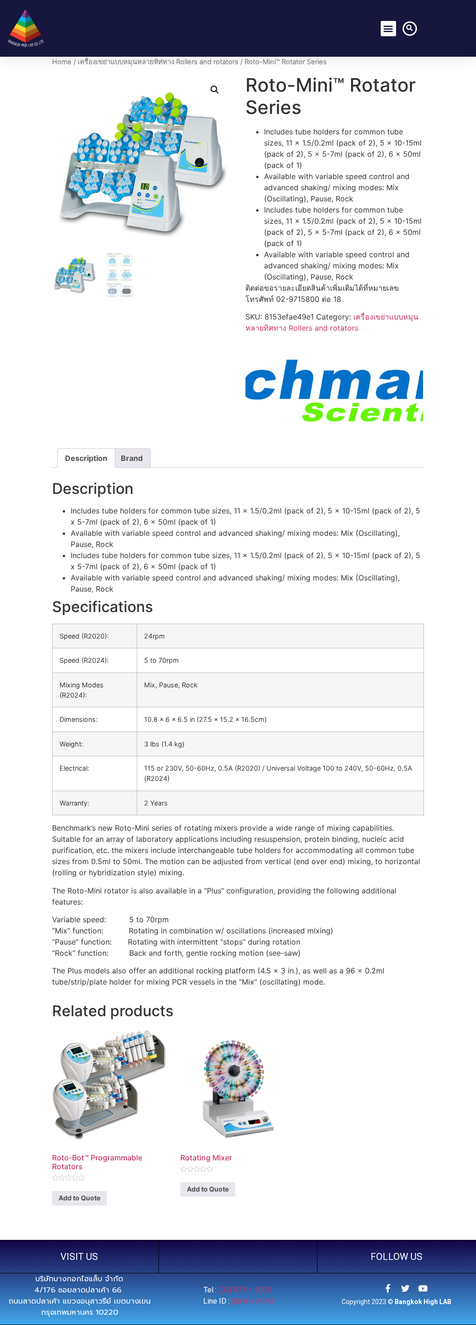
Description (86, 458)
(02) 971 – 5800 (245, 1289)
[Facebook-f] (387, 1288)
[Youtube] (423, 1288)
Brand (132, 458)
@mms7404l (252, 1301)
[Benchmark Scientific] (334, 387)
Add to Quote (79, 1198)
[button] (388, 28)
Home (62, 62)
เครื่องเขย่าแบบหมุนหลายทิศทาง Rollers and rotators (158, 62)
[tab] (86, 458)
